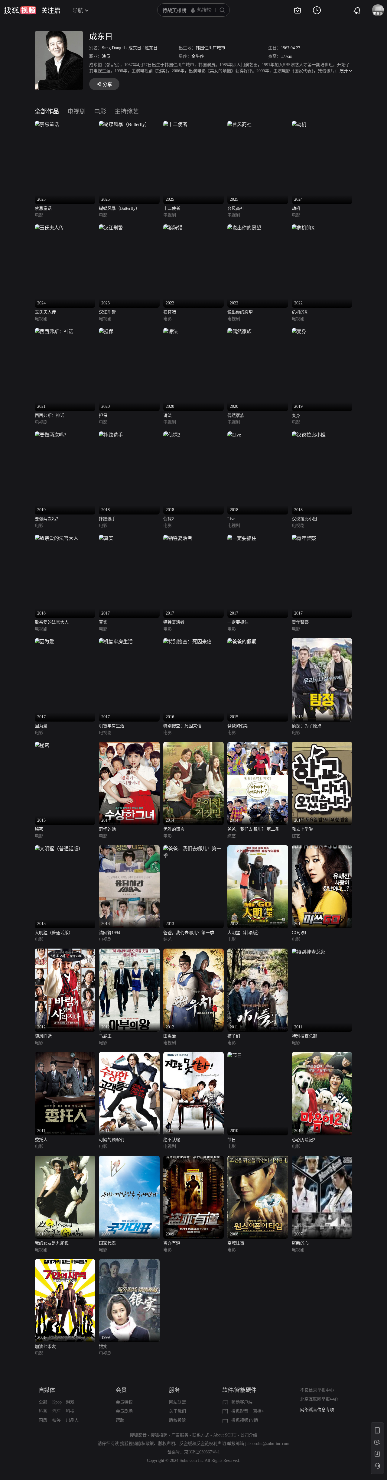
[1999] (129, 1262)
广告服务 (179, 1435)
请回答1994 (109, 932)
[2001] (65, 1262)
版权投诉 (177, 1420)
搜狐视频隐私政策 (137, 1443)
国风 (43, 1420)
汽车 (56, 1411)
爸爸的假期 (238, 726)
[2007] (322, 1159)
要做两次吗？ (47, 519)
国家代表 (107, 1243)
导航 (77, 10)
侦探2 (168, 519)
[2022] (173, 227)
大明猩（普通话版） (54, 932)
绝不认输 (171, 1140)
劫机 (296, 208)
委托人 (41, 1140)
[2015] (241, 641)
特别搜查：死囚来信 (182, 726)
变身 (296, 415)
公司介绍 (248, 1435)
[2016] (187, 641)
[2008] (257, 1159)
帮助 (120, 1420)
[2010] (234, 1055)
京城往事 (235, 1243)
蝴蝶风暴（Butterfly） (119, 208)
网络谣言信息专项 (317, 1409)
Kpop (57, 1402)
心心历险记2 (303, 1140)
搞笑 (56, 1420)
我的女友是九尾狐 (52, 1243)
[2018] (111, 434)
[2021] (54, 331)
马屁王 (105, 1036)
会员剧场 (124, 1411)
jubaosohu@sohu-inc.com (267, 1443)
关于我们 (177, 1411)
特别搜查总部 (304, 1036)
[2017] (106, 538)
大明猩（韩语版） (244, 932)
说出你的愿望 (240, 312)
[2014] (129, 745)
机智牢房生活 (111, 726)
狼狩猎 (169, 312)
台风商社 (235, 208)
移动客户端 (241, 1402)
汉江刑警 (107, 312)
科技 (70, 1411)
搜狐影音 (239, 1411)
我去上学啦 (302, 829)
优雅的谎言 (173, 829)
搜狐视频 (20, 10)
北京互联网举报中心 (319, 1399)
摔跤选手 (107, 519)
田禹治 (169, 1036)
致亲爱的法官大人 (52, 622)
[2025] (47, 124)
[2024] (299, 124)
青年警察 (300, 622)
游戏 (70, 1402)
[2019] (299, 331)
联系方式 (200, 1435)
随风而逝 (43, 1036)
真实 (103, 622)
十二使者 (171, 208)
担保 (103, 415)
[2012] (257, 848)
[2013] (59, 848)
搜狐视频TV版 (244, 1420)
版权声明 (166, 1443)
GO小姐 (299, 932)
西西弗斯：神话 (49, 415)
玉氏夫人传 (45, 312)
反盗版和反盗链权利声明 (202, 1443)
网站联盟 (177, 1402)
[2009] (129, 1159)
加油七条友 (45, 1346)
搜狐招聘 (159, 1435)
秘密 (39, 829)
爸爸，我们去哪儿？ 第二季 (253, 829)
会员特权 (124, 1402)
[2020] (106, 331)
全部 (43, 1402)
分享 (107, 84)
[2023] (111, 227)
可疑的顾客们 (111, 1140)
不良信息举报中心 (317, 1390)
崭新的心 (300, 1243)
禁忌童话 (43, 208)
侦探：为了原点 (306, 726)
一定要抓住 (238, 622)
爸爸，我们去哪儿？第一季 (188, 932)
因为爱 (41, 726)
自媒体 (47, 1390)
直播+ (258, 1411)
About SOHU (224, 1435)
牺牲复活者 (173, 622)
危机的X (299, 312)
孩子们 (233, 1036)
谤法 (167, 415)
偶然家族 (235, 415)
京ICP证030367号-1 (202, 1452)
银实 (103, 1346)
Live (231, 519)
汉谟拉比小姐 (304, 519)
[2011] (257, 952)
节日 (231, 1140)
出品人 (72, 1420)
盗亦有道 (171, 1243)
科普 (43, 1411)
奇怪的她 (107, 829)
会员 (121, 1390)
